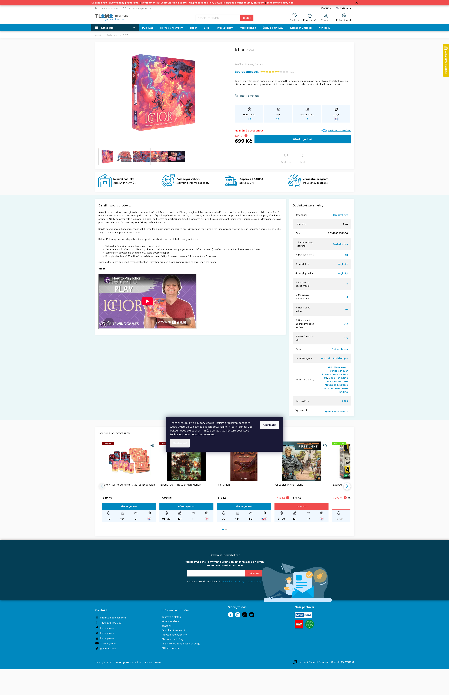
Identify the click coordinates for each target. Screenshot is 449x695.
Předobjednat (302, 139)
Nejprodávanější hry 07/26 (205, 2)
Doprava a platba (171, 616)
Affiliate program (171, 647)
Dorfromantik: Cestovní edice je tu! (164, 2)
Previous (101, 486)
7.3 (346, 323)
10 (346, 254)
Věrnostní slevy (170, 621)
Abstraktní (327, 358)
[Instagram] (237, 614)
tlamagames (107, 627)
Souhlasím (269, 425)
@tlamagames (108, 648)
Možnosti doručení (339, 130)
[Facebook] (230, 614)
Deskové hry (340, 214)
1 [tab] (222, 529)
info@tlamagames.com (113, 617)
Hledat (246, 17)
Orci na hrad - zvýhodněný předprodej (115, 2)
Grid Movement (337, 367)
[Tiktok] (244, 614)
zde (250, 426)
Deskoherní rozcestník (174, 630)
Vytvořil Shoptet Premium (314, 661)
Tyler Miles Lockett (336, 411)
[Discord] (251, 614)
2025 (345, 400)
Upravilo (342, 661)
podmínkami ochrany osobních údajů (241, 581)
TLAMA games (108, 643)
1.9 (346, 338)
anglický (343, 263)
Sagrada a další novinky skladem (244, 2)
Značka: (249, 64)
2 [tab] (226, 529)
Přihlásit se (253, 573)
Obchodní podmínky (173, 639)
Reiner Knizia (340, 348)
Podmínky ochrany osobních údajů (181, 643)
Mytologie (342, 358)
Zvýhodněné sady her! (280, 2)
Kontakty (167, 625)
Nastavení (180, 443)
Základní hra (340, 243)
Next (347, 486)
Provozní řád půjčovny (174, 634)
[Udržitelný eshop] (309, 624)
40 (346, 309)
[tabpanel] (129, 481)
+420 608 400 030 (111, 622)
